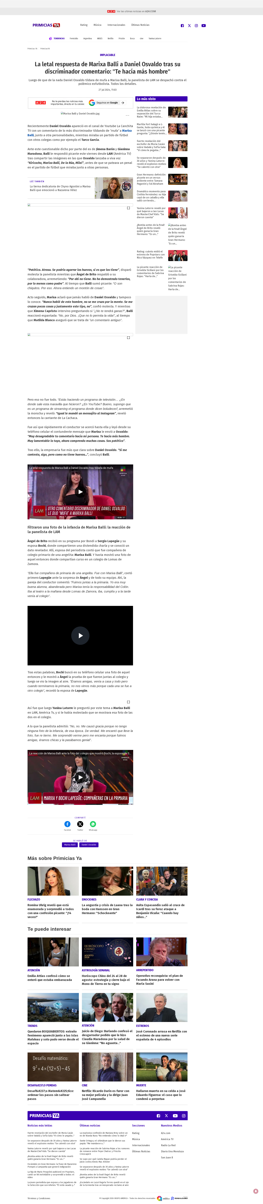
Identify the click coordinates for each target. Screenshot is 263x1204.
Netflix (110, 38)
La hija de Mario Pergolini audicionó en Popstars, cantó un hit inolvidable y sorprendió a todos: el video (51, 1175)
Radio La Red (168, 1145)
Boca (132, 38)
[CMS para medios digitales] (179, 1198)
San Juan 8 (167, 1157)
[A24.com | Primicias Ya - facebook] (182, 25)
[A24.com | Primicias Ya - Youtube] (204, 25)
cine (141, 38)
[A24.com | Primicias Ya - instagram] (196, 25)
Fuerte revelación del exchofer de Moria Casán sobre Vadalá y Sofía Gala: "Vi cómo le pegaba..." (51, 1134)
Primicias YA (32, 49)
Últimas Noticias (140, 24)
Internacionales (116, 24)
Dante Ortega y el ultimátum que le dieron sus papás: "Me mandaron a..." (102, 1142)
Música (97, 24)
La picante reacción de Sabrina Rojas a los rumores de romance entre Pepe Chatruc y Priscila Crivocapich (105, 1151)
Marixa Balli (69, 844)
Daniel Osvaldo (89, 844)
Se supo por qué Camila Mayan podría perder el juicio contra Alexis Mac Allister (103, 1160)
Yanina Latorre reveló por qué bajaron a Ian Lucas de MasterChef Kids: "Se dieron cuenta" (52, 1150)
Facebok (67, 830)
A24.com (165, 1133)
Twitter (80, 830)
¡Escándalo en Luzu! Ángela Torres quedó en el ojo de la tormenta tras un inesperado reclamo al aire (104, 1183)
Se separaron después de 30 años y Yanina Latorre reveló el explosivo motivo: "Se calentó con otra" (52, 1142)
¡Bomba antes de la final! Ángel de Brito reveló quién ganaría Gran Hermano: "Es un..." (50, 1157)
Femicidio (74, 38)
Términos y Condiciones (39, 1198)
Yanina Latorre (155, 38)
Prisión (122, 38)
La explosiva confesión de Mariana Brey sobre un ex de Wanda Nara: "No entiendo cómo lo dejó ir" (104, 1134)
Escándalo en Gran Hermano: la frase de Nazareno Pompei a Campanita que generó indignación (52, 1165)
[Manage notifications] (255, 1191)
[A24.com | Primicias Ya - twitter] (189, 25)
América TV (167, 1139)
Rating (84, 24)
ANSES (99, 38)
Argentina (87, 38)
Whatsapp (93, 830)
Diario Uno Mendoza (172, 1151)
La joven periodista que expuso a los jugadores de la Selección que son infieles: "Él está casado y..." (52, 1183)
